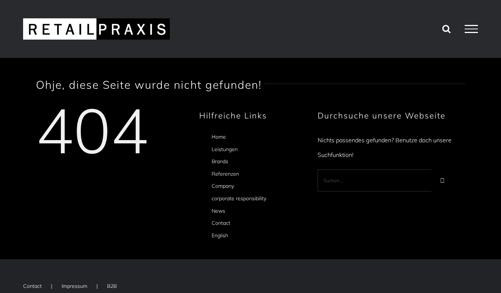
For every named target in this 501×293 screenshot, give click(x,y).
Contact (221, 223)
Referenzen (225, 174)
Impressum (74, 286)
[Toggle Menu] (471, 29)
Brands (220, 161)
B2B (112, 286)
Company (223, 186)
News (218, 211)
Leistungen (225, 149)
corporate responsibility (239, 198)
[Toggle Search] (446, 28)
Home (219, 136)
